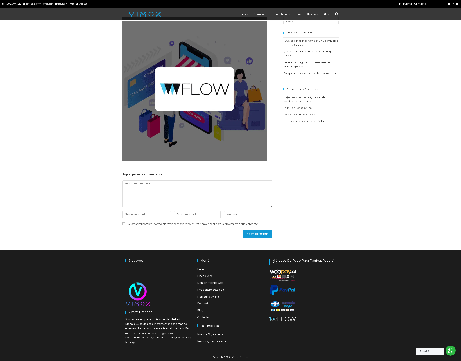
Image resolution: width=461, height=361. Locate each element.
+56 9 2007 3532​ (12, 3)
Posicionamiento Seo (210, 289)
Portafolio (280, 14)
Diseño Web (205, 276)
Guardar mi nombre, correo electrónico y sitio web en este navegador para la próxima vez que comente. (193, 224)
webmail (83, 3)
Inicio (244, 14)
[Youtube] (457, 4)
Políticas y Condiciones (211, 341)
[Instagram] (453, 4)
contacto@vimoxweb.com (39, 3)
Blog (298, 14)
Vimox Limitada (240, 357)
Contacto (420, 3)
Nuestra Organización (210, 334)
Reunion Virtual (66, 3)
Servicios (259, 14)
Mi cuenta (405, 3)
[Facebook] (449, 4)
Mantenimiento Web (210, 282)
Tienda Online (304, 107)
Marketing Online (208, 296)
